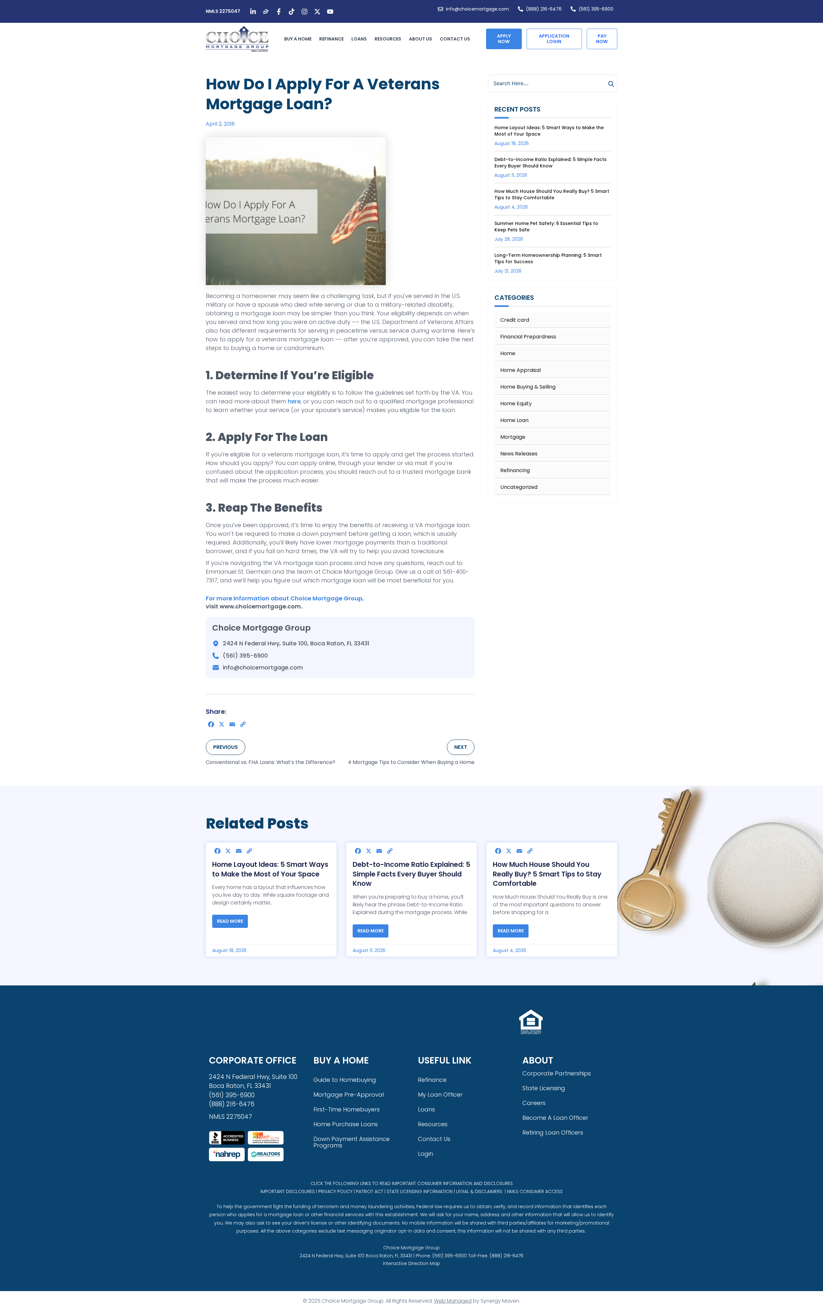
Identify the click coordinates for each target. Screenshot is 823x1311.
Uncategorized (519, 487)
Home (507, 353)
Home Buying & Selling (528, 387)
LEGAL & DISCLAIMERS (479, 1191)
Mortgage (512, 437)
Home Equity (516, 403)
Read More (230, 921)
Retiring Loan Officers (552, 1132)
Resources (388, 39)
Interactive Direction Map (411, 1263)
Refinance (331, 39)
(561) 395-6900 (232, 1095)
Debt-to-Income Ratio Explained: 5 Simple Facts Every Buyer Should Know (550, 162)
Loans (359, 39)
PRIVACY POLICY (335, 1191)
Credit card (514, 320)
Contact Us (455, 39)
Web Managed (453, 1301)
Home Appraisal (520, 370)
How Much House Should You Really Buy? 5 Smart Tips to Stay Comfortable (551, 194)
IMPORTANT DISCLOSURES (287, 1191)
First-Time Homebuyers (346, 1109)
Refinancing (515, 470)
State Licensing (543, 1088)
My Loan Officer (440, 1095)
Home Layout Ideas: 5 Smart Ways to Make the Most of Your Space (270, 869)
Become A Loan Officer (555, 1118)
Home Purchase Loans (345, 1124)
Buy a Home (298, 39)
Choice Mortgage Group (411, 1247)
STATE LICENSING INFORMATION (420, 1191)
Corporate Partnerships (556, 1073)
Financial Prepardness (528, 337)
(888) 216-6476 (231, 1104)
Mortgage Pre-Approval (348, 1095)
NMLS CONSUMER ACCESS (535, 1191)
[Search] (612, 83)
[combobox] (552, 83)
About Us (420, 39)
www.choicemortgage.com (260, 606)
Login (425, 1154)
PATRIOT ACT (369, 1191)
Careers (534, 1103)
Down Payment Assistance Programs (351, 1142)
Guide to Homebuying (344, 1080)
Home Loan (514, 420)
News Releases (519, 454)
